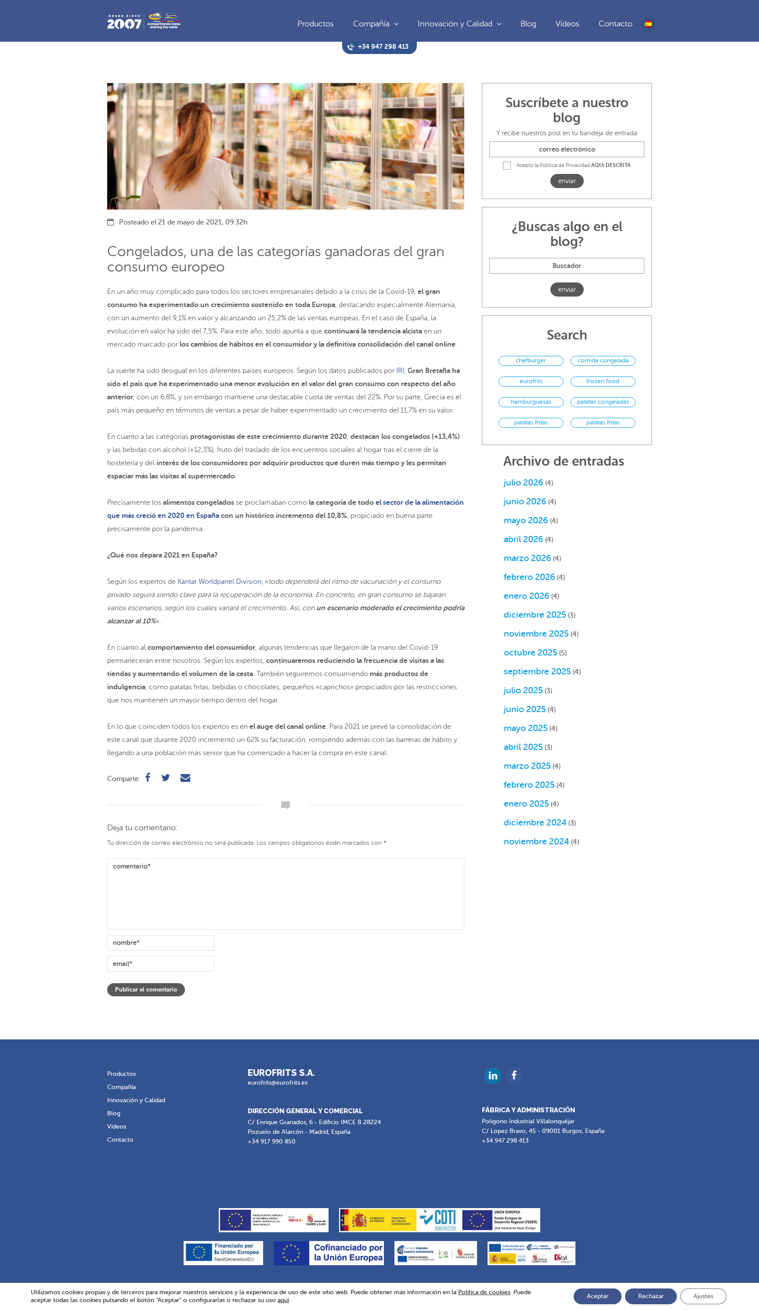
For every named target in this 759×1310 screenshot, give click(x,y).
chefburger (531, 360)
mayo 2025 (526, 728)
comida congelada (603, 360)
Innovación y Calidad (455, 23)
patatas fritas (531, 422)
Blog (528, 23)
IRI (400, 371)
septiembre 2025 (537, 671)
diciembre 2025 (535, 615)
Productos (315, 23)
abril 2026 (523, 539)
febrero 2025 (529, 785)
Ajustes (703, 1296)
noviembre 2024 (536, 841)
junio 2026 (525, 501)
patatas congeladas (603, 401)
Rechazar (651, 1296)
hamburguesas (531, 401)
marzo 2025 (527, 766)
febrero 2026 (529, 577)
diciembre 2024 (535, 823)
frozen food (602, 381)
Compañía (371, 23)
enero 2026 (526, 596)
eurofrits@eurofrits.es (277, 1082)
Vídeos (567, 23)
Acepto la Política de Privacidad (574, 165)
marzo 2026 (527, 558)
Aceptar (597, 1296)
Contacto (615, 23)
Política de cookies (484, 1292)
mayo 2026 (526, 520)
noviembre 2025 (536, 634)
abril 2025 (523, 747)
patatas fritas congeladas (603, 423)
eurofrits (531, 381)
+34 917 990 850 (272, 1141)
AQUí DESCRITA (611, 165)
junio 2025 (525, 709)
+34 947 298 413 (505, 1140)
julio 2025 (523, 690)
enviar (567, 181)
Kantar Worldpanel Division (219, 582)
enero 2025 (526, 804)
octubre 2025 (530, 653)
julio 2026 (523, 483)
